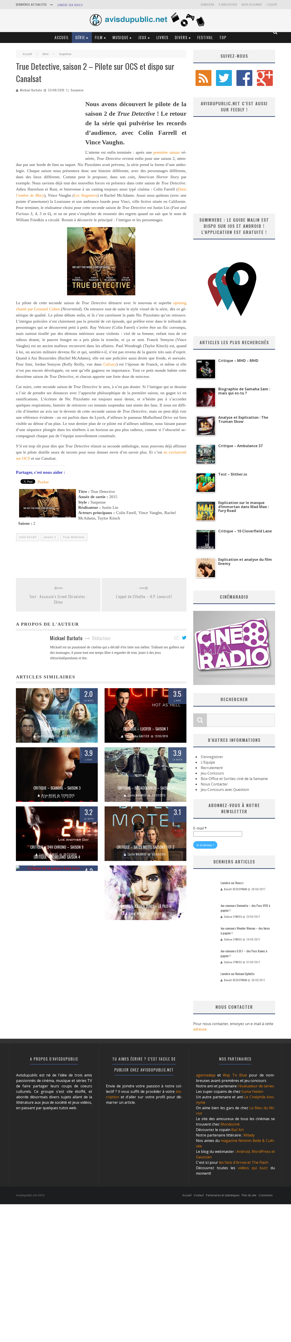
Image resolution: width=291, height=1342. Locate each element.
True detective (74, 537)
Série (80, 37)
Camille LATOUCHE (48, 736)
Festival (205, 37)
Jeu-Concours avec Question (225, 789)
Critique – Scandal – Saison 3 (56, 788)
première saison (166, 152)
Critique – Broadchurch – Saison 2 (145, 788)
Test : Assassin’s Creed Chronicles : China (58, 599)
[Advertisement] (50, 127)
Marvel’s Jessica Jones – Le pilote (145, 906)
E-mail (200, 828)
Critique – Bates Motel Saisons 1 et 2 (145, 847)
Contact (199, 1195)
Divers (181, 37)
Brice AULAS (49, 795)
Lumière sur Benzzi (70, 5)
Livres (162, 37)
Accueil (62, 37)
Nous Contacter (214, 784)
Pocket (43, 482)
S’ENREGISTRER (228, 4)
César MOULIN (137, 913)
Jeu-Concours (212, 773)
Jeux (142, 37)
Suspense (77, 90)
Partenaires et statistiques (222, 1195)
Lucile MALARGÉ (137, 795)
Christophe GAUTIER (137, 736)
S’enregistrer (212, 756)
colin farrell (27, 537)
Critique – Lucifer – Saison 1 (145, 729)
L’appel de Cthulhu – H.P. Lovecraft (144, 596)
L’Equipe (272, 4)
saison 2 (49, 537)
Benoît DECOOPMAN (235, 889)
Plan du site (249, 1195)
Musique (120, 37)
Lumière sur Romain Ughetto (237, 973)
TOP (222, 37)
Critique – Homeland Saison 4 (57, 857)
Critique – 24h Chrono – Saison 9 (56, 847)
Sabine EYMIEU (233, 916)
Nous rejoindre (252, 4)
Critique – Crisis (57, 729)
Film (99, 37)
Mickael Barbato (31, 90)
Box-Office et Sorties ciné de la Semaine (234, 778)
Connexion (207, 4)
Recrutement (212, 767)
